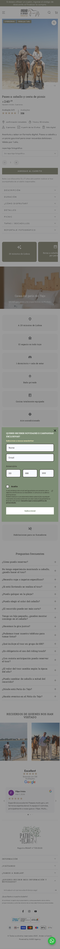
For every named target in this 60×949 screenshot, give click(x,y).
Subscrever (30, 510)
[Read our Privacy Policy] (52, 491)
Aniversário (11, 466)
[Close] (55, 430)
